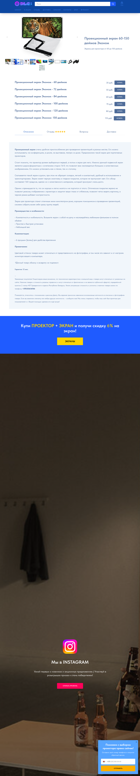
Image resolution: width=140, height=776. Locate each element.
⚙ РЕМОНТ (85, 10)
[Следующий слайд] (77, 37)
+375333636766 (28, 289)
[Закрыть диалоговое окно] (136, 742)
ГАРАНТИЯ (57, 10)
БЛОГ (76, 10)
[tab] (28, 132)
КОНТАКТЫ (67, 10)
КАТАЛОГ (18, 10)
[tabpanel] (70, 229)
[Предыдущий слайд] (7, 37)
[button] (122, 4)
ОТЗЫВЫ (37, 10)
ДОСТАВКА (47, 10)
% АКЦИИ (27, 10)
